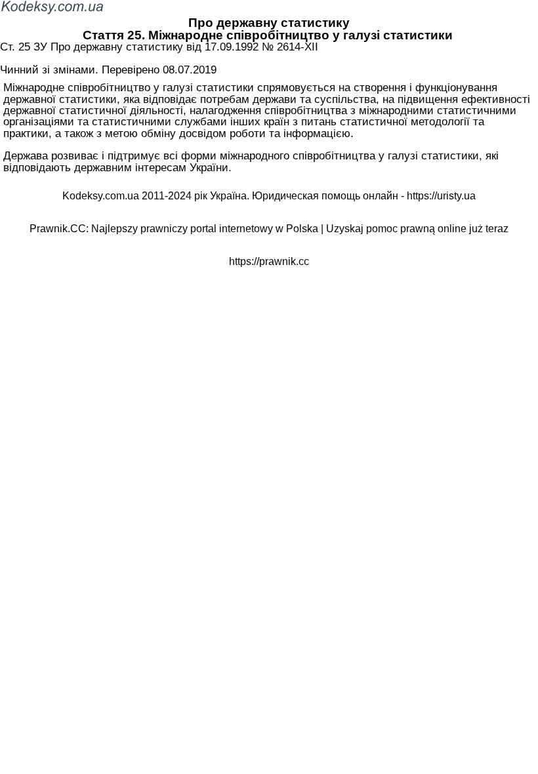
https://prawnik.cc (269, 261)
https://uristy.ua (441, 195)
